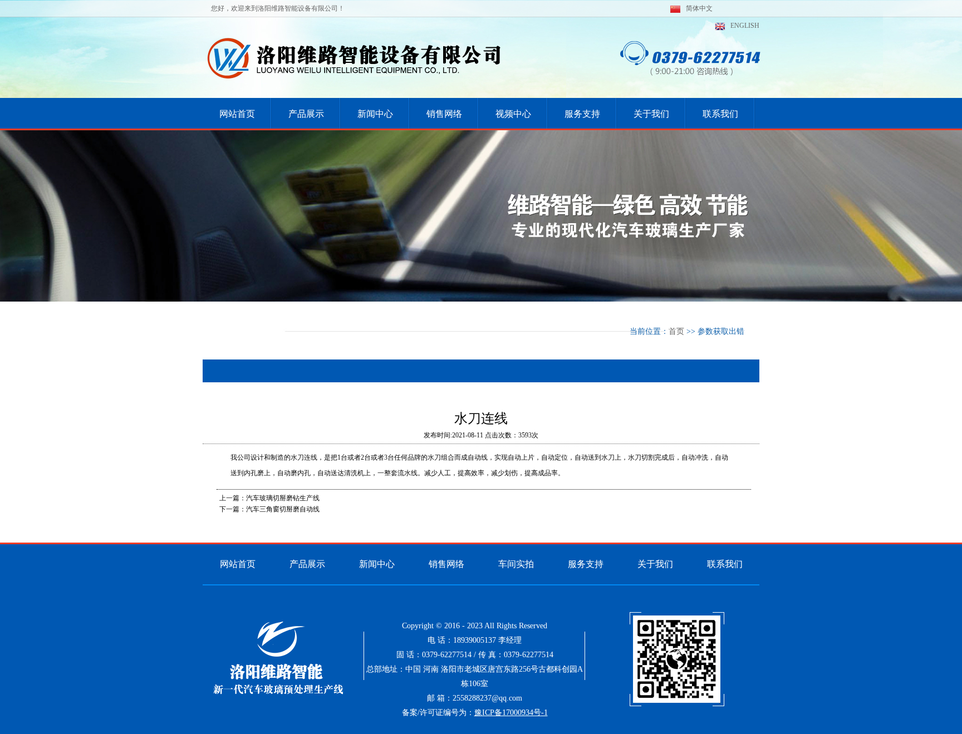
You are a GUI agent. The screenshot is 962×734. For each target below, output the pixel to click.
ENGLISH (744, 25)
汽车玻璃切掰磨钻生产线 (283, 498)
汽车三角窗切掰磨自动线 (283, 509)
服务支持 (585, 564)
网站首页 (238, 564)
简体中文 (699, 8)
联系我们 (725, 564)
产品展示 (307, 564)
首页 (676, 331)
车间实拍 (516, 564)
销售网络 (446, 564)
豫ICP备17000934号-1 (511, 712)
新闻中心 (377, 564)
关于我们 (655, 564)
